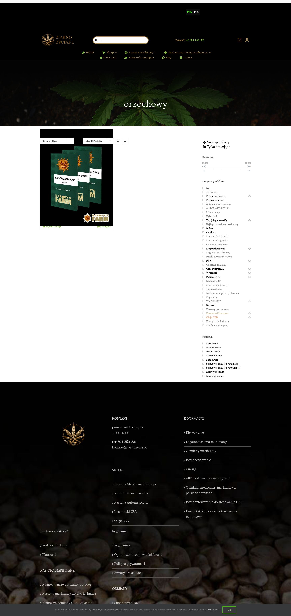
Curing (191, 469)
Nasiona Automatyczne (131, 502)
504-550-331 (127, 442)
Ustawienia (213, 609)
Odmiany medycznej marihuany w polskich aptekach (211, 490)
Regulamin (122, 545)
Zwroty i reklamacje (128, 573)
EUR (196, 12)
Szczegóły (105, 226)
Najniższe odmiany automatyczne (67, 603)
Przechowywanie (198, 460)
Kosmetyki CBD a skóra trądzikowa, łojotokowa (212, 514)
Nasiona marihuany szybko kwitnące (69, 594)
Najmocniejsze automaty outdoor (66, 584)
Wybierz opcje (53, 226)
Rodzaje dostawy (54, 545)
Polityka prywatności (129, 564)
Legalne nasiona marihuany (206, 442)
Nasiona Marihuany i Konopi (135, 484)
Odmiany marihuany (201, 451)
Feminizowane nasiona (131, 493)
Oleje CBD (121, 521)
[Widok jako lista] (124, 141)
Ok (229, 609)
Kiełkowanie (195, 433)
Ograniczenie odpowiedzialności (138, 555)
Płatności (49, 555)
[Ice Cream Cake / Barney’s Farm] (76, 178)
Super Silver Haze (127, 603)
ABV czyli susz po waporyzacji (208, 478)
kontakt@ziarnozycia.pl (129, 447)
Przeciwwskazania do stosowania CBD (214, 502)
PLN (189, 12)
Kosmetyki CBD (125, 512)
